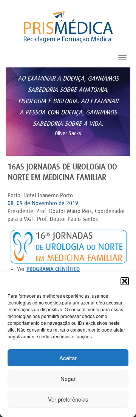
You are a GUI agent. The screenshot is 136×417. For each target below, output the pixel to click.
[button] (124, 281)
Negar (68, 378)
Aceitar (68, 358)
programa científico (53, 269)
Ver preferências (68, 399)
